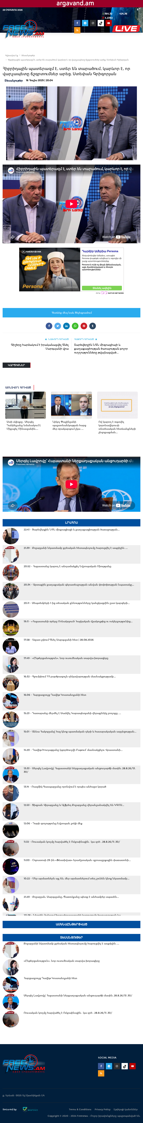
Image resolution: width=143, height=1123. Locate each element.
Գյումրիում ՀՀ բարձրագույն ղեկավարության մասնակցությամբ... (70, 676)
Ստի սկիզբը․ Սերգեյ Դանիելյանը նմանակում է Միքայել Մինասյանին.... (24, 425)
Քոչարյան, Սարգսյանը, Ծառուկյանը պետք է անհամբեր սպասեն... (71, 896)
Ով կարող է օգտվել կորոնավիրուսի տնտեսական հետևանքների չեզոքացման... (117, 427)
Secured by (10, 1109)
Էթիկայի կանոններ (126, 1109)
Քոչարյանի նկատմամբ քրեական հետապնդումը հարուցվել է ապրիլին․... (76, 548)
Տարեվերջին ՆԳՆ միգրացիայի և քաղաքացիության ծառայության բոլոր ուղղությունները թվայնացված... (101, 348)
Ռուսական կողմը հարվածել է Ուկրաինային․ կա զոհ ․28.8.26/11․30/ (72, 841)
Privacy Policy (102, 1109)
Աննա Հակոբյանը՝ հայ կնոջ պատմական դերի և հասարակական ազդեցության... (80, 731)
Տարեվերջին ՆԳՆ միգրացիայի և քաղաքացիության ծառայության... (72, 529)
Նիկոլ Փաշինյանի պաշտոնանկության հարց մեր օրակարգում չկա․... (69, 425)
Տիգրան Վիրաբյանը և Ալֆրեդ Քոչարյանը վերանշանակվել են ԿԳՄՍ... (74, 805)
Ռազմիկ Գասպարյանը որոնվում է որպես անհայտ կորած (65, 786)
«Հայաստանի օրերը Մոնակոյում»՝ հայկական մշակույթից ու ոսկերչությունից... (78, 621)
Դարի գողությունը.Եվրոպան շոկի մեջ (53, 823)
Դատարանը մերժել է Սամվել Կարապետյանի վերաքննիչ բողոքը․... (72, 713)
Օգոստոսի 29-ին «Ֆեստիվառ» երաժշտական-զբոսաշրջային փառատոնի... (77, 860)
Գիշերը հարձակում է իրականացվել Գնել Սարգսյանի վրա (40, 346)
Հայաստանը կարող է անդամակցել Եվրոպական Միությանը (67, 566)
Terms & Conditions (80, 1109)
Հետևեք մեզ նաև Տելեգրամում (71, 312)
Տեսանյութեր (28, 55)
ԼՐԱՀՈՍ (71, 523)
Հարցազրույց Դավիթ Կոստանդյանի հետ (55, 694)
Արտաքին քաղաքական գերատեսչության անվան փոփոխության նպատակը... (79, 584)
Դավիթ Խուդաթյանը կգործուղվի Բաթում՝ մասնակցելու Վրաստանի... (73, 750)
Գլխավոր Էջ (11, 55)
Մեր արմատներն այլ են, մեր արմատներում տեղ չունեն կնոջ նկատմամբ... (76, 878)
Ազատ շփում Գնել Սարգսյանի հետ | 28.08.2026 (59, 639)
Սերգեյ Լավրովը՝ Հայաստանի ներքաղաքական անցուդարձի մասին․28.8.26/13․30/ (80, 770)
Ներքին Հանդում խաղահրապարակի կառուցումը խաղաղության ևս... (73, 915)
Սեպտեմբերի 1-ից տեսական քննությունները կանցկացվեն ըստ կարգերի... (77, 603)
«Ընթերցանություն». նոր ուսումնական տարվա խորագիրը (66, 658)
